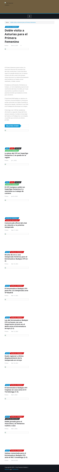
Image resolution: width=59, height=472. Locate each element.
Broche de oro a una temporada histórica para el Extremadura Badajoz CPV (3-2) (16, 258)
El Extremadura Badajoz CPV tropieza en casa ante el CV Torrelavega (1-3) (16, 390)
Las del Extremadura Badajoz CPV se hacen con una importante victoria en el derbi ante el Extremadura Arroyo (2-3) (16, 324)
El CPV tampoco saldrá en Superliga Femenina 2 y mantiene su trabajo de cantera (15, 190)
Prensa (6, 45)
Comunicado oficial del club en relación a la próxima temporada (16, 225)
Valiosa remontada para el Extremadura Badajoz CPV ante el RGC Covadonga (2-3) (16, 455)
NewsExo (7, 469)
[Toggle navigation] (30, 16)
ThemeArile (15, 469)
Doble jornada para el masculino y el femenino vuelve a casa (14, 423)
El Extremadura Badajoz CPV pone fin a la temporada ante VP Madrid (16, 290)
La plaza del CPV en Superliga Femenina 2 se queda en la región (16, 155)
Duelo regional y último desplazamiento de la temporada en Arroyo (14, 358)
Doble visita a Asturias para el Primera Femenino (23, 22)
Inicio (7, 22)
